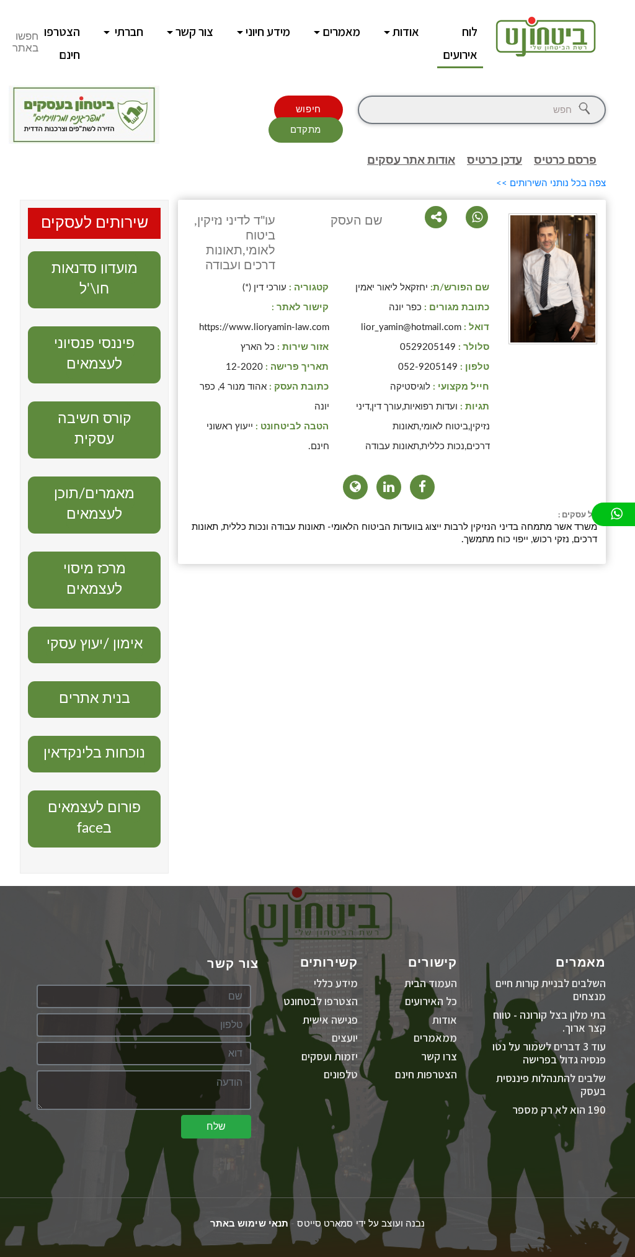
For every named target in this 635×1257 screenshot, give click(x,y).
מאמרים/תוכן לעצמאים (94, 503)
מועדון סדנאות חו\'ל (94, 278)
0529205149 (428, 347)
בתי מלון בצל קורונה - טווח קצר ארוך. (549, 1022)
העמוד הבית (430, 983)
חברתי (127, 32)
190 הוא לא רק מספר (559, 1110)
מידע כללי (336, 983)
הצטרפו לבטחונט (320, 1001)
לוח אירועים (460, 43)
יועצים (345, 1038)
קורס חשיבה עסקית (94, 428)
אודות (406, 32)
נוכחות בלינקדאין (94, 753)
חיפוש (308, 109)
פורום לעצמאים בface (94, 817)
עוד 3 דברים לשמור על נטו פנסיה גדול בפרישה (549, 1053)
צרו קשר (439, 1056)
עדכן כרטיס (494, 160)
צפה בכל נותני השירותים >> (551, 183)
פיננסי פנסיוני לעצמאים (94, 353)
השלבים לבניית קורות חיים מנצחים (550, 990)
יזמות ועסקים (329, 1056)
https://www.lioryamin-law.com (264, 327)
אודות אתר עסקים (411, 160)
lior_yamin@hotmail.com (411, 327)
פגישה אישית (330, 1020)
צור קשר (194, 32)
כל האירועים (431, 1001)
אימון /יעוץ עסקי (95, 644)
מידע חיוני (268, 32)
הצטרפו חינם (62, 43)
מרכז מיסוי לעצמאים (94, 578)
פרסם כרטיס (565, 160)
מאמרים (341, 32)
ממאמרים (435, 1038)
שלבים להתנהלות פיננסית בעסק (551, 1085)
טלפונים (341, 1074)
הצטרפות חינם (426, 1074)
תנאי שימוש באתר (249, 1223)
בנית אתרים (94, 698)
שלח (216, 1127)
